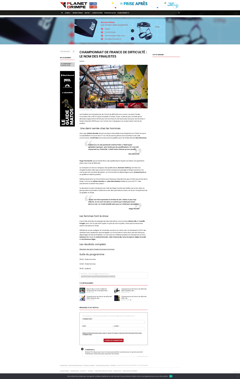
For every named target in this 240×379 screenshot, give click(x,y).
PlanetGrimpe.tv (123, 13)
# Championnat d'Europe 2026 (66, 64)
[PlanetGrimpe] (73, 5)
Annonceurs (74, 371)
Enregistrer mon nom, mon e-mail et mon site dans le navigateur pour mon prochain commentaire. (112, 334)
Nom (84, 326)
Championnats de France (100, 276)
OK (171, 376)
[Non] (238, 376)
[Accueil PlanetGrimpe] (62, 12)
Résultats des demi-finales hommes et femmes (97, 249)
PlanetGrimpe (64, 371)
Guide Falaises (97, 13)
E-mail (116, 326)
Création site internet (130, 371)
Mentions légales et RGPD (103, 371)
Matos (87, 13)
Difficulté (112, 276)
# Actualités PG (86, 276)
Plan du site (117, 371)
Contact (83, 371)
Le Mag (67, 13)
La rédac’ (91, 371)
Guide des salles (110, 13)
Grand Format (78, 13)
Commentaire (87, 319)
